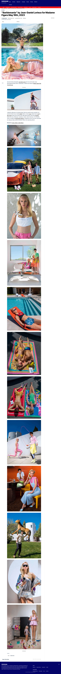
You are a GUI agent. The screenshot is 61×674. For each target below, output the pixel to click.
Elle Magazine (8, 7)
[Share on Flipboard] (7, 22)
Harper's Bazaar (20, 7)
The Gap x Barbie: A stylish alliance (17, 122)
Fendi (38, 113)
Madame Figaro (34, 7)
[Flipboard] (58, 7)
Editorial (3, 10)
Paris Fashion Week (13, 7)
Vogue (3, 7)
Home (2, 8)
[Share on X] (5, 22)
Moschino (37, 115)
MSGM (21, 113)
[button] (57, 3)
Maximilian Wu (4, 18)
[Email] (9, 22)
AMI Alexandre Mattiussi (19, 118)
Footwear (39, 7)
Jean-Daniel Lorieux (22, 81)
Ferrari (30, 113)
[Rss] (59, 7)
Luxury (30, 7)
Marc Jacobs (9, 115)
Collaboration (26, 7)
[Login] (55, 3)
